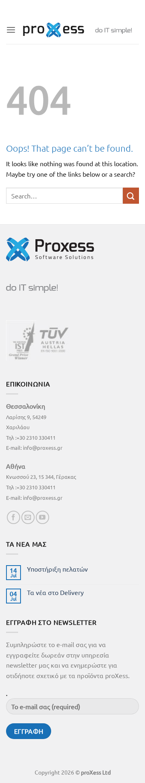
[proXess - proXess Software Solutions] (77, 30)
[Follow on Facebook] (13, 517)
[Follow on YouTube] (42, 517)
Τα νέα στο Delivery (55, 592)
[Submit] (131, 195)
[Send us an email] (28, 517)
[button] (11, 30)
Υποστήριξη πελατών (57, 569)
